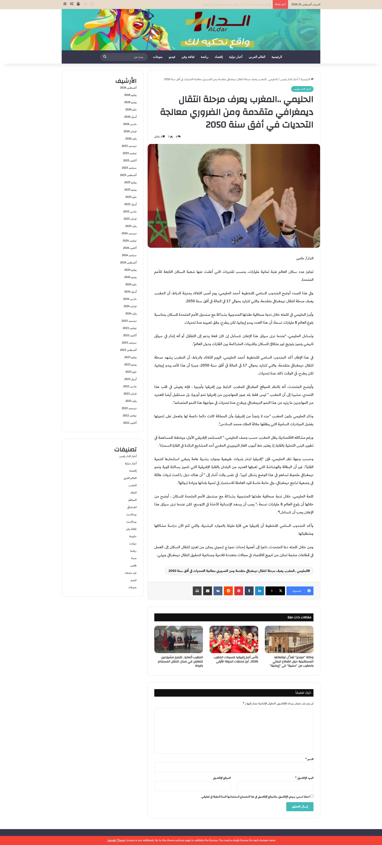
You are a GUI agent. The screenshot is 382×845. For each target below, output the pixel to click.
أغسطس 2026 (128, 87)
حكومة (133, 536)
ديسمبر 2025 (129, 146)
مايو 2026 (131, 109)
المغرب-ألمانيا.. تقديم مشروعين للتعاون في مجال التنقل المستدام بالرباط (180, 661)
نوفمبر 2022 (130, 415)
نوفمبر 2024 (130, 240)
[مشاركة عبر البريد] (207, 590)
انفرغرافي (132, 507)
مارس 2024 (130, 299)
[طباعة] (197, 590)
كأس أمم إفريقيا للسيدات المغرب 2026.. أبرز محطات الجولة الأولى (236, 659)
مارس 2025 (130, 211)
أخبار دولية (236, 57)
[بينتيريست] (238, 590)
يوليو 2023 (130, 357)
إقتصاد (219, 57)
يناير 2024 (131, 313)
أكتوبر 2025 (130, 160)
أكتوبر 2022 (130, 422)
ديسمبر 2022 (129, 408)
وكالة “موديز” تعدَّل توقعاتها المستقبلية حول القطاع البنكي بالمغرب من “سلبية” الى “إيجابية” (291, 661)
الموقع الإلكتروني (222, 777)
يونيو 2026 (130, 102)
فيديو (172, 57)
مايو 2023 (131, 371)
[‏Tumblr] (249, 590)
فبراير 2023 (130, 393)
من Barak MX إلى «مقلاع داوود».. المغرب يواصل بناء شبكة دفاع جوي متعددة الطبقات (223, 4)
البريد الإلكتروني (304, 777)
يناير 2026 (131, 138)
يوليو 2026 (130, 95)
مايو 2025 (131, 197)
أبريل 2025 (130, 204)
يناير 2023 (131, 401)
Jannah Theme (116, 840)
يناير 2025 (131, 226)
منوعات (158, 57)
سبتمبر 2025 (129, 167)
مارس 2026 (130, 124)
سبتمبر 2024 (129, 255)
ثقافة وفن (188, 57)
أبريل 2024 (130, 291)
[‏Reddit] (228, 590)
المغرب (132, 485)
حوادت (133, 543)
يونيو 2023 (130, 364)
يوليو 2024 (130, 269)
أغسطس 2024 (128, 262)
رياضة (204, 57)
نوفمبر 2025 (130, 153)
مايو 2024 (131, 284)
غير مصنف (131, 572)
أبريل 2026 (130, 116)
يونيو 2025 (130, 189)
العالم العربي (257, 57)
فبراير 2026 (130, 131)
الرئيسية (276, 57)
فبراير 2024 (130, 306)
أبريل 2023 (130, 379)
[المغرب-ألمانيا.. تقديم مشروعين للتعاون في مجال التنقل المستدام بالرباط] (178, 639)
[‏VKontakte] (218, 590)
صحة (134, 558)
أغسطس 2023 (128, 350)
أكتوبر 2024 (130, 248)
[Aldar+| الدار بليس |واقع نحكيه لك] (191, 29)
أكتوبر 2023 (130, 335)
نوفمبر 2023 (130, 328)
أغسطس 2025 (128, 175)
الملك (133, 492)
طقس (133, 565)
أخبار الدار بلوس (289, 79)
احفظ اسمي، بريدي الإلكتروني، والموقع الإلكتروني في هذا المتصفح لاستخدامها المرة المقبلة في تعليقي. (255, 796)
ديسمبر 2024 (129, 233)
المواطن (132, 499)
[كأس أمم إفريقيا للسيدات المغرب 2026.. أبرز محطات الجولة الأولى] (234, 639)
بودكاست (131, 514)
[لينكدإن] (259, 590)
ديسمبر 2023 (129, 320)
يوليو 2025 (130, 182)
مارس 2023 (130, 386)
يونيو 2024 (130, 277)
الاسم (309, 759)
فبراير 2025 (130, 218)
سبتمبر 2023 (129, 342)
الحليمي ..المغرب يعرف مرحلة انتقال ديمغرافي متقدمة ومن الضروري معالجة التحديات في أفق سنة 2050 (238, 571)
